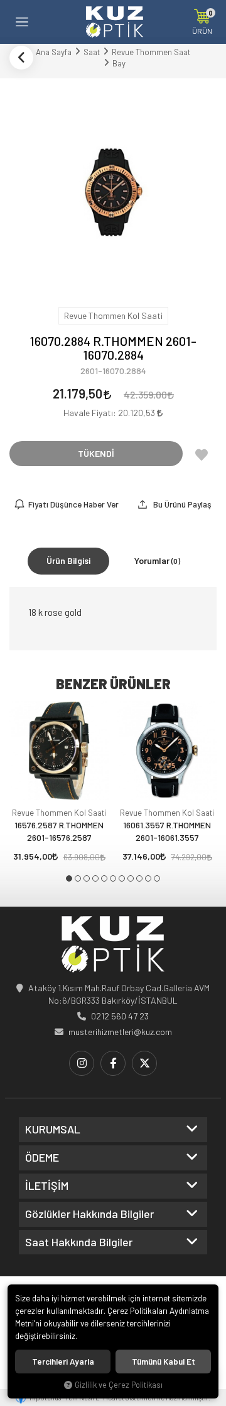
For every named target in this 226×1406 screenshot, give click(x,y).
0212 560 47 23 (120, 1016)
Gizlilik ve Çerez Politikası (119, 1385)
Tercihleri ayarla (63, 1362)
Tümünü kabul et (163, 1362)
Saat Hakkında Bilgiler (78, 1242)
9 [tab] (139, 878)
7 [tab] (122, 878)
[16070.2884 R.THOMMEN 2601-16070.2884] (113, 191)
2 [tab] (78, 878)
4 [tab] (95, 878)
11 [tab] (157, 878)
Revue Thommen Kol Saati (59, 813)
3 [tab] (86, 878)
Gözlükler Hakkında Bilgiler (89, 1214)
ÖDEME (42, 1158)
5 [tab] (104, 878)
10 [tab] (148, 878)
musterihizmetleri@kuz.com (120, 1031)
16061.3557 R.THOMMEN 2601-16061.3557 (167, 831)
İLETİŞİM (46, 1186)
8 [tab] (130, 878)
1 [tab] (69, 878)
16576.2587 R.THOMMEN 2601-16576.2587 (59, 831)
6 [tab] (113, 878)
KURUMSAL (52, 1129)
